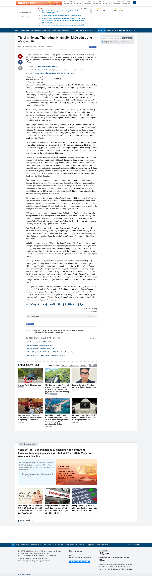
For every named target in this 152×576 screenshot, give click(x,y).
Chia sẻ (93, 47)
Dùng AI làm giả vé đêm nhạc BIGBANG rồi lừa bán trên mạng (84, 386)
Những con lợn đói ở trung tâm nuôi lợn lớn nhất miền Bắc (46, 355)
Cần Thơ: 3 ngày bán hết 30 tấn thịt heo (40, 342)
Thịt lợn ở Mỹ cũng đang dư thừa (46, 67)
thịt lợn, (37, 330)
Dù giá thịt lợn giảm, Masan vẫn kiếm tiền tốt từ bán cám (54, 73)
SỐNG (108, 30)
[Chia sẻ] (20, 62)
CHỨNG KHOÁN (25, 30)
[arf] (61, 318)
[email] (20, 68)
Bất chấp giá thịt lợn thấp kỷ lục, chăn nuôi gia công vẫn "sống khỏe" (58, 70)
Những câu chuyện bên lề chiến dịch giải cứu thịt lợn (56, 304)
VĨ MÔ (87, 30)
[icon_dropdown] (134, 2)
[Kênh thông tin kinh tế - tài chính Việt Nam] (39, 3)
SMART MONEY (66, 30)
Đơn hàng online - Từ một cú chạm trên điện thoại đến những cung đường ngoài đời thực (30, 417)
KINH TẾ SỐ (93, 30)
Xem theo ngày (54, 365)
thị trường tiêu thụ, (41, 332)
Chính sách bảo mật (24, 574)
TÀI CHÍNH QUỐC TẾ (78, 30)
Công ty (106, 42)
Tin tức (115, 42)
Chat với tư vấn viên (80, 562)
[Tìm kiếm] (127, 38)
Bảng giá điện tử (26, 12)
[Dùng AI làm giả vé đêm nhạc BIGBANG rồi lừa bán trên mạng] (84, 375)
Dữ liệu (125, 30)
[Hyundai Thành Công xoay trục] (30, 375)
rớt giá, (69, 330)
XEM (92, 365)
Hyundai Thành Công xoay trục (29, 385)
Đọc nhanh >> (85, 8)
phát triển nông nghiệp (55, 332)
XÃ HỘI (17, 30)
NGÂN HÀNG (56, 30)
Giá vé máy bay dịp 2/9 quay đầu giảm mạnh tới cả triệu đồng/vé (37, 475)
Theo (61, 316)
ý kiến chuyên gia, (78, 330)
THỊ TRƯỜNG (102, 30)
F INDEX (132, 30)
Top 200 (137, 545)
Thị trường (49, 47)
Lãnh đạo (124, 42)
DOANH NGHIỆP (46, 30)
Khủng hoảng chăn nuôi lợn (46, 338)
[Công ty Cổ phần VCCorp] (116, 552)
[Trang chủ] (13, 30)
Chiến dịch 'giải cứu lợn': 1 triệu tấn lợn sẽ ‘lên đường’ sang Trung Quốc (50, 352)
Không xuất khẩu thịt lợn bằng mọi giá (39, 345)
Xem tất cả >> (94, 338)
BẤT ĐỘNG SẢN (36, 30)
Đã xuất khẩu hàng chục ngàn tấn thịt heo (40, 349)
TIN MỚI (57, 79)
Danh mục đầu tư (26, 17)
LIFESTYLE (115, 30)
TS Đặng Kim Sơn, (47, 330)
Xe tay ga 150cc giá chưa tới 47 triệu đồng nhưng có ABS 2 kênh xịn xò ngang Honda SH (84, 417)
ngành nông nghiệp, (59, 330)
